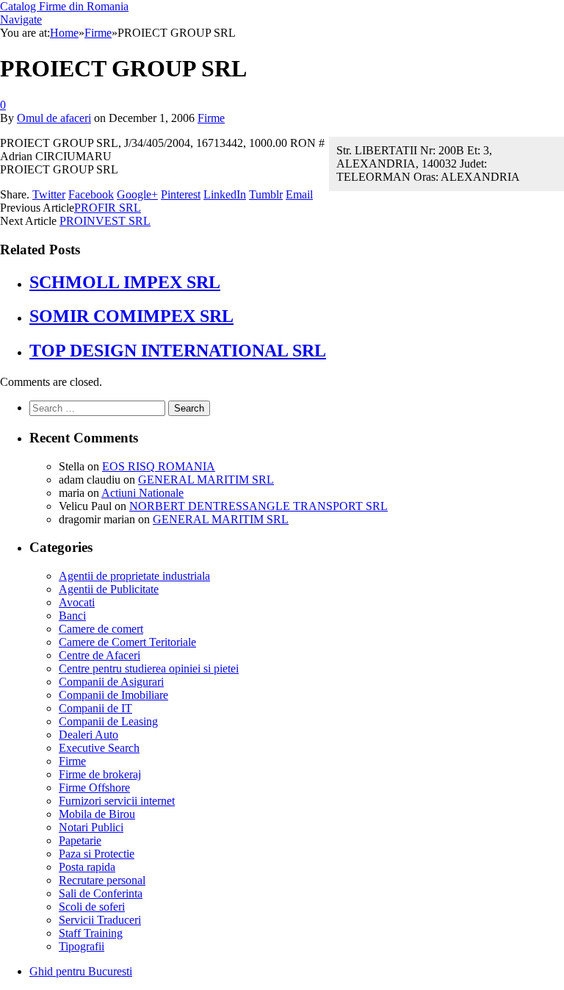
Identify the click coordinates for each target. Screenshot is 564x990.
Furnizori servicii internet (117, 800)
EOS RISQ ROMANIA (158, 466)
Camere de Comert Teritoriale (127, 642)
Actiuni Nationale (142, 493)
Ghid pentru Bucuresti (80, 971)
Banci (72, 615)
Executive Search (99, 748)
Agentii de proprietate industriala (134, 576)
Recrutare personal (102, 880)
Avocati (77, 602)
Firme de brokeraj (100, 774)
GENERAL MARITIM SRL (206, 479)
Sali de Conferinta (100, 893)
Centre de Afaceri (99, 655)
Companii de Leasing (108, 721)
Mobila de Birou (97, 814)
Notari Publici (91, 827)
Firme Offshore (94, 787)
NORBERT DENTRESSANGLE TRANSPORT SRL (258, 506)
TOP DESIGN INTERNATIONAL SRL (177, 350)
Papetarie (80, 840)
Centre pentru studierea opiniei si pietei (149, 668)
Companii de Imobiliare (113, 695)
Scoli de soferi (92, 906)
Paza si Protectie (96, 853)
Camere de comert (101, 629)
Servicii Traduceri (100, 920)
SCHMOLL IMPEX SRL (124, 282)
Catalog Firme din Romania (64, 6)
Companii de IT (95, 708)
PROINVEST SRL (105, 221)
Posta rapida (87, 867)
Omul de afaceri (54, 118)
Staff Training (91, 933)
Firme (211, 118)
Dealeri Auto (88, 734)
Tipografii (81, 946)
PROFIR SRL (107, 207)
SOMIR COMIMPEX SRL (131, 316)
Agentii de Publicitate (109, 589)
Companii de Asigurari (111, 681)
